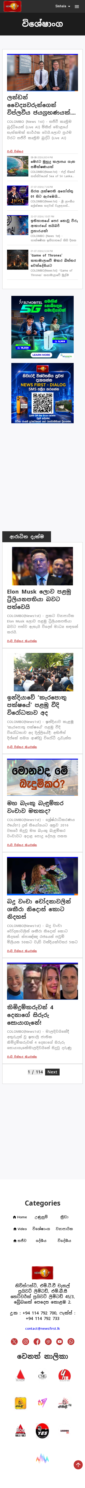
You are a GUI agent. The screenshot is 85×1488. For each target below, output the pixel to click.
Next (53, 1072)
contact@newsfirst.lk (42, 1328)
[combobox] (63, 6)
